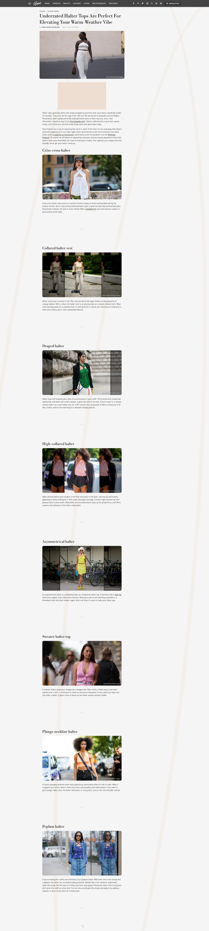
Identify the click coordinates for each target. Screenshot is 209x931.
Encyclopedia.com (77, 121)
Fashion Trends (53, 11)
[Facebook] (133, 4)
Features (113, 3)
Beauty (66, 3)
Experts (56, 3)
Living (86, 3)
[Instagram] (147, 4)
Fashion (77, 3)
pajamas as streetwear (64, 134)
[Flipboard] (143, 4)
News (47, 3)
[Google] (156, 4)
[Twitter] (152, 4)
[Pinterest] (138, 4)
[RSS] (161, 4)
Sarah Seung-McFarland (51, 27)
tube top (118, 594)
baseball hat (91, 209)
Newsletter (174, 3)
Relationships (99, 3)
